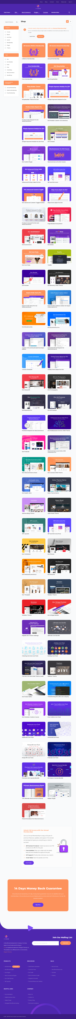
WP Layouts (7, 981)
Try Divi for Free (32, 969)
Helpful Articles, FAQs (10, 997)
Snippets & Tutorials (33, 978)
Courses (45, 12)
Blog (46, 1)
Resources (63, 1)
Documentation (9, 994)
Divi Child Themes (9, 978)
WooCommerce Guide (33, 975)
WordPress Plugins (9, 969)
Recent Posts (55, 966)
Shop (41, 1)
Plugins (36, 12)
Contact (52, 1)
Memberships (55, 12)
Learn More (32, 36)
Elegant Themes (8, 952)
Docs (57, 1)
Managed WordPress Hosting (12, 1003)
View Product (34, 58)
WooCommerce (26, 12)
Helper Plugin (8, 1000)
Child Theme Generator (34, 966)
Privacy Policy (31, 1000)
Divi (16, 12)
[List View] (70, 21)
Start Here (7, 12)
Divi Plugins (7, 972)
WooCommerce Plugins (10, 975)
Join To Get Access (40, 143)
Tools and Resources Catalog (35, 981)
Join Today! (28, 862)
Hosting (53, 975)
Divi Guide (30, 972)
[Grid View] (67, 21)
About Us (30, 994)
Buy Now (40, 36)
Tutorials (54, 972)
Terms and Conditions (33, 1003)
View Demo (54, 78)
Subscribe (65, 943)
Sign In (70, 1)
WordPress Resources (57, 969)
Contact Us (31, 997)
